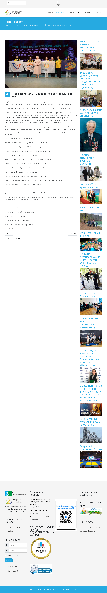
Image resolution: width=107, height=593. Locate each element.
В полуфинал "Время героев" (89, 294)
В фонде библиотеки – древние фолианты (88, 159)
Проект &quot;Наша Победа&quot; (12, 529)
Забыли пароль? (12, 571)
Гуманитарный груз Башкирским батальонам (90, 421)
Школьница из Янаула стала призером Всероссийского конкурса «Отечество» (89, 358)
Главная (50, 12)
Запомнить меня (13, 555)
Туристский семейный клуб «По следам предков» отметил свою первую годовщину (91, 80)
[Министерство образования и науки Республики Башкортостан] (16, 493)
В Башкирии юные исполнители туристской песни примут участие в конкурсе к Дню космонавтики (91, 393)
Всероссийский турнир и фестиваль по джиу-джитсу (89, 323)
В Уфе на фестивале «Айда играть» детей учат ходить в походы (90, 259)
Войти (8, 560)
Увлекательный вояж (89, 209)
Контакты (97, 12)
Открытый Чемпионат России (91, 448)
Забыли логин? (11, 566)
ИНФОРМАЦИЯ (73, 12)
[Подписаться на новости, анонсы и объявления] (41, 569)
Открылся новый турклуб (90, 234)
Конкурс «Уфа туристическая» (89, 185)
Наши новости (34, 25)
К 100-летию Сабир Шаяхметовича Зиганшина (91, 112)
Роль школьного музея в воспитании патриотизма (90, 46)
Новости (59, 12)
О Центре (85, 12)
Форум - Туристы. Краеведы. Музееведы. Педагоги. (90, 529)
